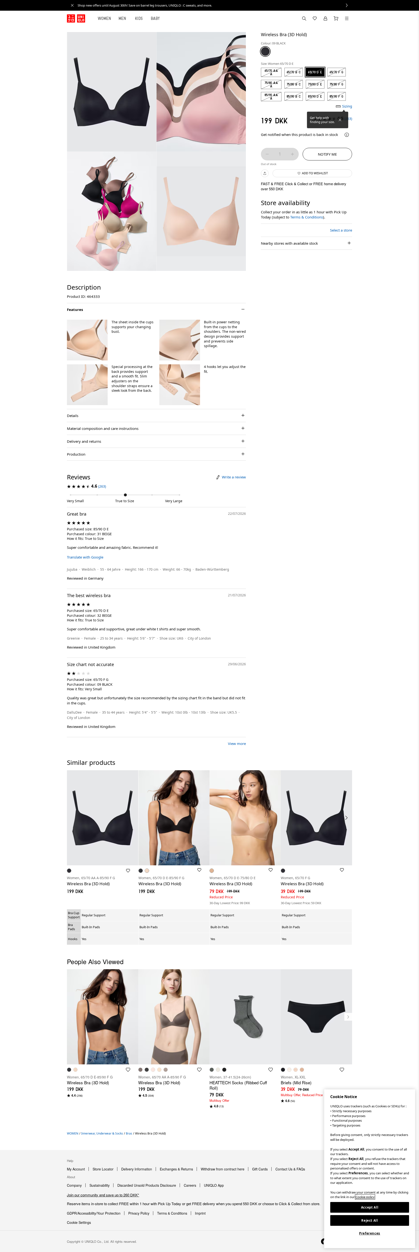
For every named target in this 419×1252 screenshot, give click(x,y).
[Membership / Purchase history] (325, 18)
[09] (265, 51)
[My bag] (336, 18)
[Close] (340, 120)
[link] (215, 5)
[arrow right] (346, 817)
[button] (87, 340)
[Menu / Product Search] (346, 18)
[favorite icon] (128, 1069)
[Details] (346, 134)
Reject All (369, 1220)
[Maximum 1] (292, 154)
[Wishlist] (314, 18)
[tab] (104, 18)
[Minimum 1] (267, 154)
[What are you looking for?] (304, 18)
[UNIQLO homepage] (76, 18)
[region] (369, 1168)
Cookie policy (365, 1197)
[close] (72, 5)
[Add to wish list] (128, 870)
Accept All (370, 1207)
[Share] (265, 173)
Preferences (369, 1233)
